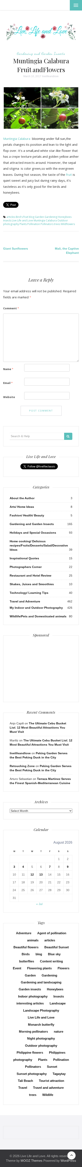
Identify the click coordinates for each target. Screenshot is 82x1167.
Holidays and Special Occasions (33, 532)
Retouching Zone (22, 766)
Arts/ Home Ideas (22, 506)
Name (8, 369)
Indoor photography (33, 996)
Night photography (41, 1038)
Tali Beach (25, 1080)
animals (32, 940)
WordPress (68, 1160)
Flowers (63, 968)
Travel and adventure (48, 1087)
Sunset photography (32, 1074)
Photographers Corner (26, 567)
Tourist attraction (51, 1080)
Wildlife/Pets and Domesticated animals (38, 616)
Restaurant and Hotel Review (30, 575)
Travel (22, 1087)
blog (31, 217)
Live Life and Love (22, 220)
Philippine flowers (30, 1052)
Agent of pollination (51, 933)
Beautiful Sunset (56, 947)
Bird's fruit (22, 217)
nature (58, 1031)
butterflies (26, 961)
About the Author (22, 498)
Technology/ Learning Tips (29, 592)
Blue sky (54, 954)
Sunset (52, 1066)
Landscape (58, 1003)
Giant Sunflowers (15, 248)
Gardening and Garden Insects (41, 53)
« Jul (39, 904)
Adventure (23, 933)
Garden (39, 217)
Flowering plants (39, 968)
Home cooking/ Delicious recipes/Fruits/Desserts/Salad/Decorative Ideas (39, 545)
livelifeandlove (50, 76)
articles (11, 217)
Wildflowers (68, 224)
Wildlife (47, 1095)
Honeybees (64, 217)
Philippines (57, 1052)
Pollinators (47, 224)
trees (57, 224)
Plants (23, 224)
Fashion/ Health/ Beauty (27, 515)
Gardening (51, 217)
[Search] (68, 436)
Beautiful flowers (25, 947)
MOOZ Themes (31, 1160)
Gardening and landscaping (41, 982)
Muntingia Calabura (17, 138)
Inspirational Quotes (24, 558)
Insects (7, 220)
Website (9, 397)
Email (8, 383)
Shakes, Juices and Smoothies (32, 584)
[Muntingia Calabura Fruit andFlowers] (41, 107)
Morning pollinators (33, 1031)
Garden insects (30, 989)
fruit (68, 174)
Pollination (33, 224)
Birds (26, 954)
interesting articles (30, 1003)
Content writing (51, 961)
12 (32, 874)
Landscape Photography (41, 1010)
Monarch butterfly (41, 1024)
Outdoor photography (41, 1045)
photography (22, 1059)
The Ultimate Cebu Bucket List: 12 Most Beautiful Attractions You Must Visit (38, 727)
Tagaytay (59, 1074)
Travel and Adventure (25, 601)
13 (41, 874)
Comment (11, 308)
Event (17, 968)
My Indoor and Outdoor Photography (36, 607)
